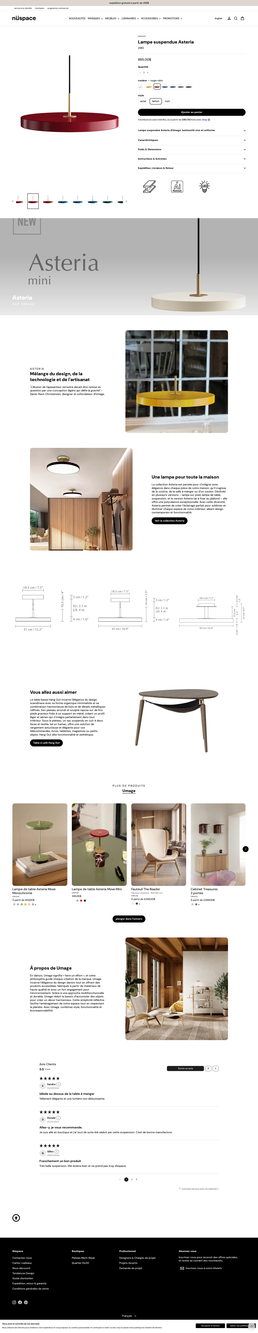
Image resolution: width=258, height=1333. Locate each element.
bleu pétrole (165, 86)
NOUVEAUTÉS (77, 18)
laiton (155, 101)
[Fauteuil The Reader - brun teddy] (137, 903)
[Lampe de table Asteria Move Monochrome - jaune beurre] (29, 904)
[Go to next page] (137, 1179)
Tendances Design (23, 1273)
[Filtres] (208, 1068)
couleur (150, 80)
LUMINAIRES (129, 18)
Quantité (143, 66)
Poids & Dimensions (149, 149)
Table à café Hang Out (46, 742)
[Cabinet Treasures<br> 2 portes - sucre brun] (196, 904)
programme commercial (58, 8)
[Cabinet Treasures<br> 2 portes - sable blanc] (192, 904)
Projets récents (128, 1263)
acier (143, 101)
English (218, 18)
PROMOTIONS (171, 18)
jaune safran (149, 86)
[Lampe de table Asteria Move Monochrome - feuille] (21, 904)
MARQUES (94, 18)
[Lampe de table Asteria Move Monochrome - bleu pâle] (18, 904)
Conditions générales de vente (30, 1288)
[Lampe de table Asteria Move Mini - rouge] (81, 900)
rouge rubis (157, 86)
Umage (142, 36)
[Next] (246, 849)
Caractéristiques (148, 140)
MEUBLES (111, 18)
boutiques (39, 8)
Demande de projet (130, 1268)
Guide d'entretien (22, 1278)
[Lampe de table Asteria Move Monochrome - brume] (14, 904)
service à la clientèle (23, 8)
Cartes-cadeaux (22, 1263)
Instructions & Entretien (152, 158)
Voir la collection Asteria (169, 520)
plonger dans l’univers (129, 918)
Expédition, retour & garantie (29, 1283)
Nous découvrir (21, 1268)
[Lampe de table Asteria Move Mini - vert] (77, 900)
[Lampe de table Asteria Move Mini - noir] (85, 900)
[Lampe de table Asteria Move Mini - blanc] (73, 900)
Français (127, 1315)
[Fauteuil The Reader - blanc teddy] (133, 903)
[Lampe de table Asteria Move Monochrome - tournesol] (25, 904)
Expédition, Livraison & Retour (156, 168)
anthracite (181, 86)
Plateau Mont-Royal (83, 1257)
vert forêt (173, 86)
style (141, 95)
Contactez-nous (22, 1257)
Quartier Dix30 (80, 1263)
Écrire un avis (185, 1068)
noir (188, 86)
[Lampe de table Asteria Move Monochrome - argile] (33, 904)
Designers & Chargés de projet (137, 1257)
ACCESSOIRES (149, 18)
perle (141, 86)
